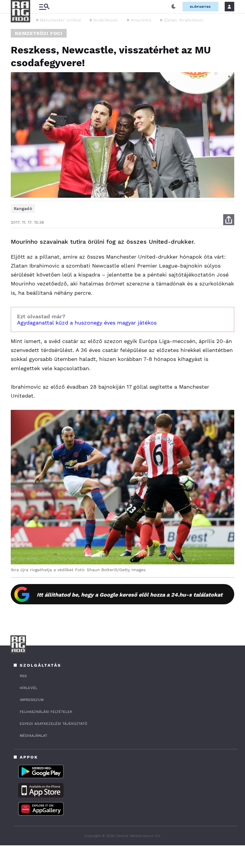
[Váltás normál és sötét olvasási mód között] (173, 6)
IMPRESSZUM (32, 700)
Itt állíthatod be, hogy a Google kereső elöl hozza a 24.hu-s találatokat (130, 594)
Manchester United (60, 20)
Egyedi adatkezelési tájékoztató (53, 724)
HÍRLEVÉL (28, 688)
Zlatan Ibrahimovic (184, 20)
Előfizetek (200, 6)
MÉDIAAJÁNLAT (33, 735)
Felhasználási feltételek (46, 712)
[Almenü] (44, 6)
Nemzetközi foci (38, 33)
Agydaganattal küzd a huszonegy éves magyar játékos (87, 322)
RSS (23, 676)
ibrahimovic (105, 20)
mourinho (141, 20)
